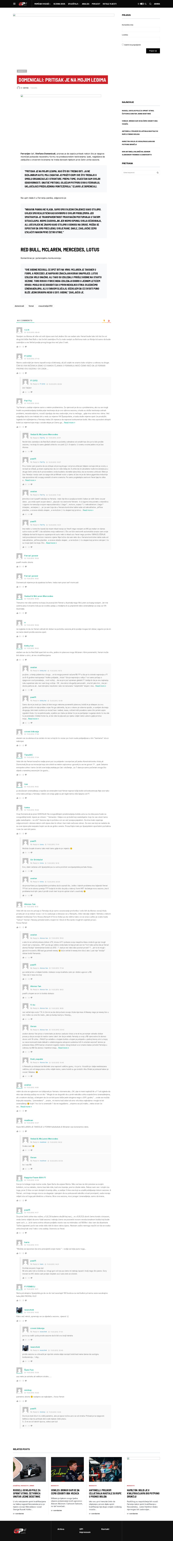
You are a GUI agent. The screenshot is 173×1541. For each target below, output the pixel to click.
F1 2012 (42, 384)
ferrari (31, 306)
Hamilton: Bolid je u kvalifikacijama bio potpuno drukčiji (143, 1493)
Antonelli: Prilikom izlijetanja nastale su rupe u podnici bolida (105, 1493)
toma (42, 844)
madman (28, 1120)
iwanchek (43, 1332)
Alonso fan (44, 938)
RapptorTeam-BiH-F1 (35, 1177)
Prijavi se (153, 51)
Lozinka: (125, 35)
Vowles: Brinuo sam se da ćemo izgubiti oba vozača (65, 1492)
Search (158, 172)
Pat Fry (42, 438)
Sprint (32, 1485)
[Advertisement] (142, 75)
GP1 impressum (84, 1530)
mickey (42, 1412)
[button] (14, 3)
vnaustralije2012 (45, 306)
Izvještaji (16, 1485)
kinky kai (43, 671)
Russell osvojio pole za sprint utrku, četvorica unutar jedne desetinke (26, 1493)
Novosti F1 (22, 71)
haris (41, 1264)
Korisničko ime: (127, 25)
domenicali (19, 306)
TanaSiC (28, 755)
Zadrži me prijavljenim (132, 45)
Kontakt (105, 1529)
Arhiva (157, 4)
